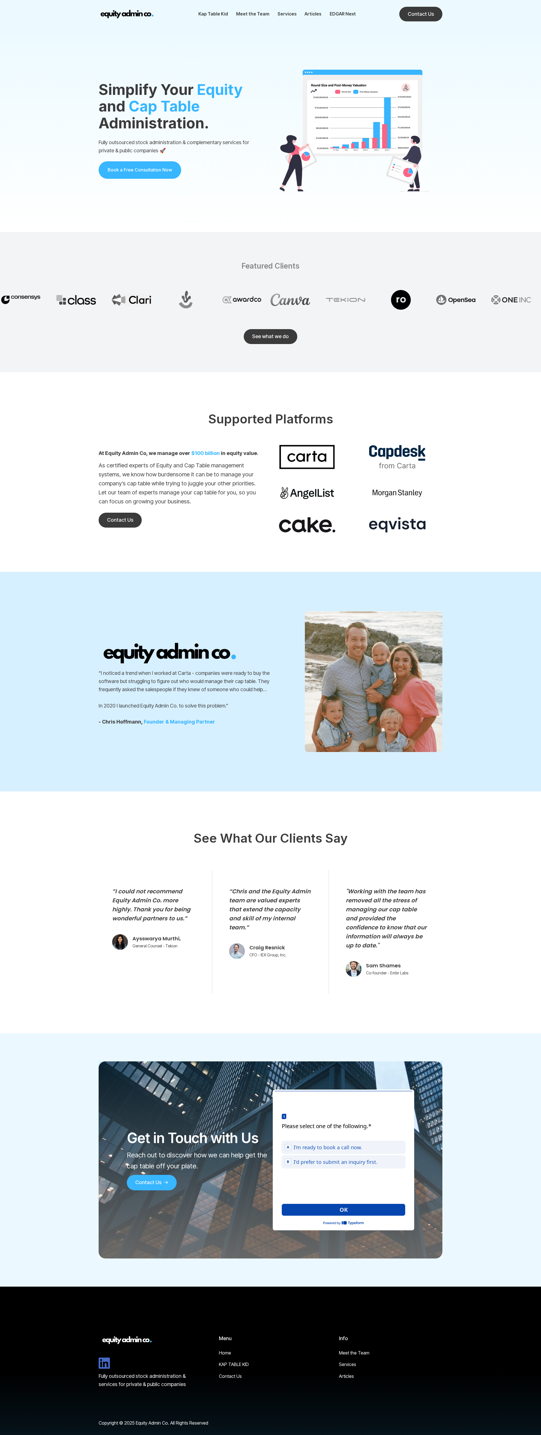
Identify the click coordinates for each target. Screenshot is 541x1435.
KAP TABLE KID (234, 1364)
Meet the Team (252, 14)
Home (225, 1353)
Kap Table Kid (213, 14)
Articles (313, 14)
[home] (127, 14)
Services (287, 14)
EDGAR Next (343, 14)
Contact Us (230, 1376)
